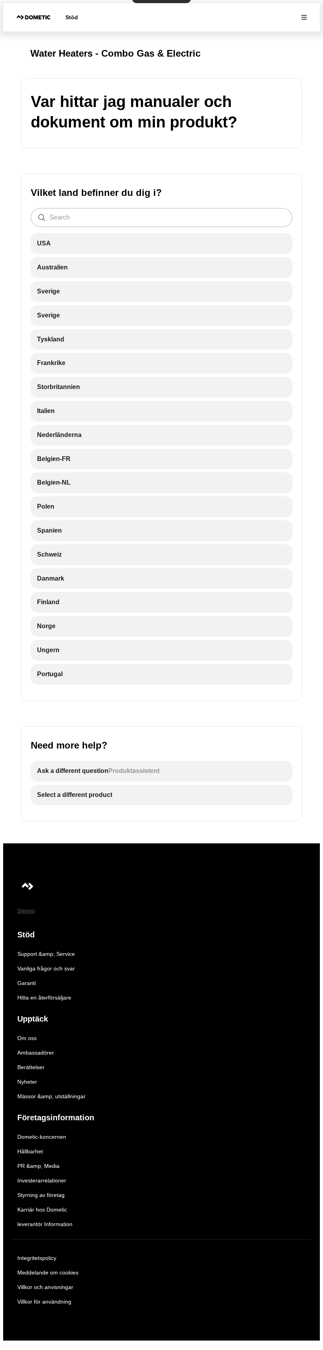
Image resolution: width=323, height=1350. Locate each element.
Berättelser (31, 1067)
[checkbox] (161, 243)
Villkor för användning (44, 1301)
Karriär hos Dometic (42, 1209)
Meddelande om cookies (47, 1272)
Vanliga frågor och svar (46, 968)
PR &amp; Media (38, 1166)
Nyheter (27, 1082)
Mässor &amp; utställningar (51, 1096)
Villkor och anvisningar (45, 1287)
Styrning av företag (41, 1195)
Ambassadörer (35, 1052)
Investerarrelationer (41, 1180)
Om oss (27, 1038)
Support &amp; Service (46, 954)
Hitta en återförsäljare (44, 997)
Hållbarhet (30, 1151)
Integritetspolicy (36, 1258)
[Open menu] (304, 17)
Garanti (26, 983)
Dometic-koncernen (41, 1137)
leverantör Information (44, 1224)
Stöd (71, 17)
